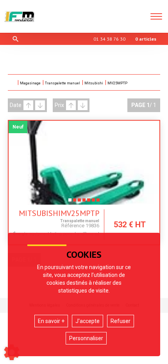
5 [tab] (88, 202)
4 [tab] (84, 202)
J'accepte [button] (87, 321)
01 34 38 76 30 (109, 39)
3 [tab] (79, 202)
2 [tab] (74, 202)
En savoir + (51, 321)
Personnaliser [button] (86, 338)
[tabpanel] (84, 163)
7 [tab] (98, 202)
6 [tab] (93, 202)
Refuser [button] (120, 321)
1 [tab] (69, 202)
